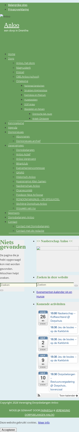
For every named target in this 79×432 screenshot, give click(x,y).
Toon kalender (67, 395)
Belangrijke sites (17, 5)
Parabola (47, 410)
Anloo (11, 25)
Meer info (44, 422)
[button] (39, 395)
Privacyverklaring (18, 9)
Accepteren (8, 429)
